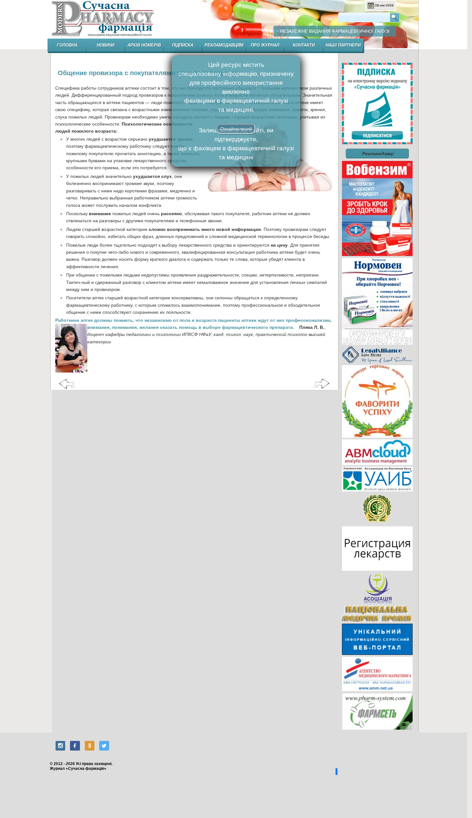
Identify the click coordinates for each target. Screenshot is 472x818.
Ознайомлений (236, 128)
